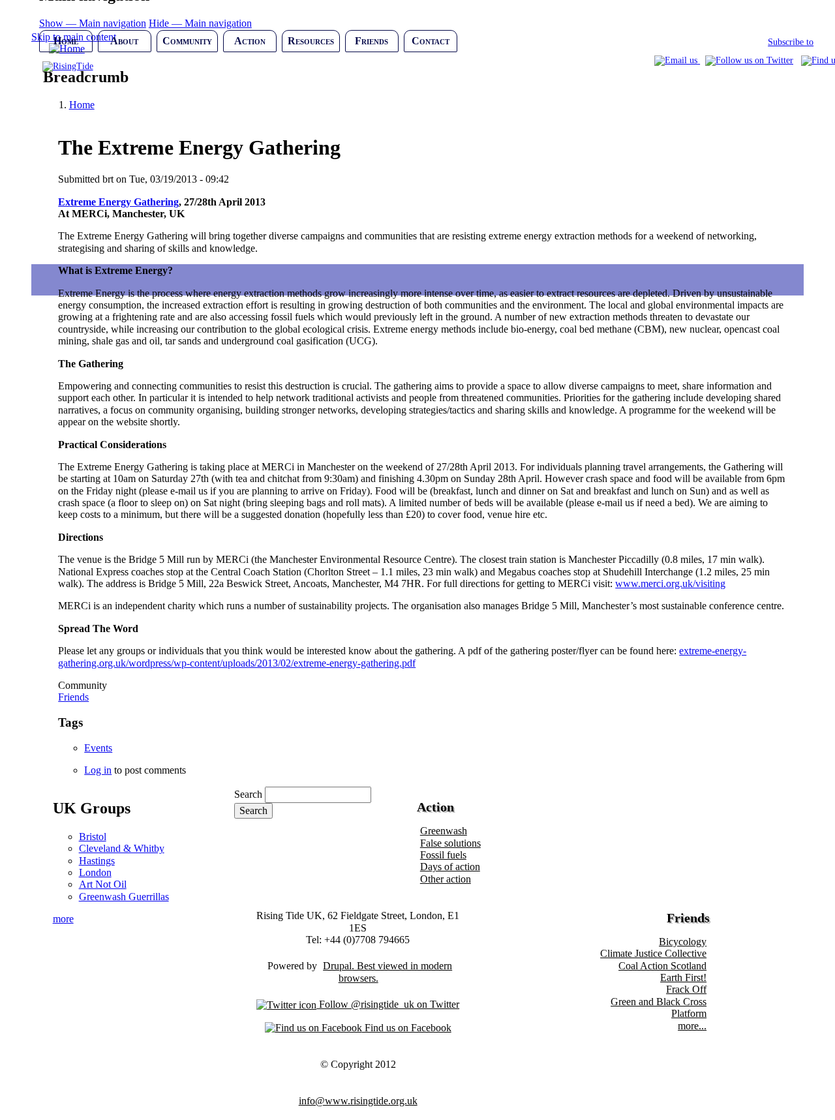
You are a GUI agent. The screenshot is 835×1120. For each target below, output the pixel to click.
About (124, 40)
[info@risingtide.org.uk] (677, 60)
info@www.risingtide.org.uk (358, 1100)
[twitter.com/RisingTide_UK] (749, 60)
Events (98, 747)
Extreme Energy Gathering (118, 201)
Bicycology (682, 941)
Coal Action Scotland (662, 965)
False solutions (450, 843)
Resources (311, 40)
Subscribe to (790, 42)
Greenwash (443, 830)
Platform (688, 1013)
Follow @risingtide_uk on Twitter (387, 1004)
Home (65, 40)
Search (248, 794)
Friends (371, 40)
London (95, 872)
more (63, 918)
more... (692, 1025)
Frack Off (686, 989)
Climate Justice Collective (653, 953)
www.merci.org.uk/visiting (670, 583)
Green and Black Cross (658, 1001)
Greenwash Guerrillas (124, 896)
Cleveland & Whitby (121, 848)
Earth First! (683, 977)
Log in (98, 770)
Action (250, 40)
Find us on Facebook (406, 1027)
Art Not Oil (103, 884)
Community (187, 40)
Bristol (92, 836)
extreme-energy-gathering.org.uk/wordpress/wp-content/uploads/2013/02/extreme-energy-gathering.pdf (402, 656)
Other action (445, 879)
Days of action (450, 866)
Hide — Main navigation (200, 23)
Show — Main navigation (92, 23)
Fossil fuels (443, 854)
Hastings (97, 860)
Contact (430, 40)
